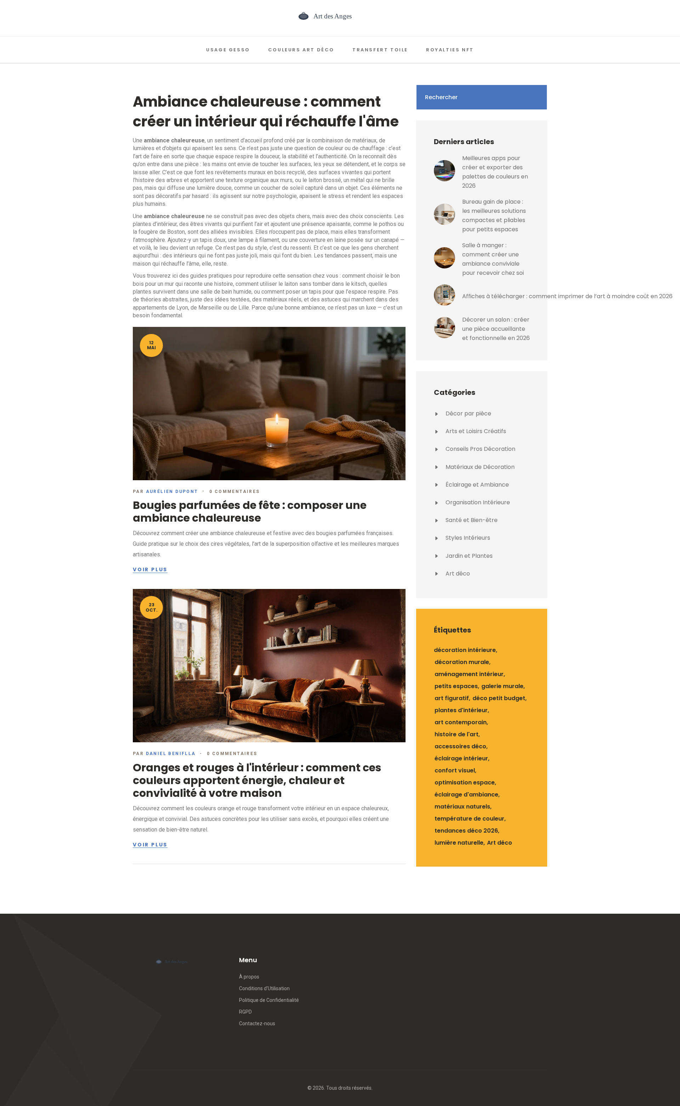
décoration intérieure (465, 650)
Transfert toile (380, 50)
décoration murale (462, 662)
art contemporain (461, 722)
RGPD (245, 1012)
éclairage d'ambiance (466, 794)
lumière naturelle (459, 843)
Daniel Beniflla (171, 753)
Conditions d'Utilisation (264, 988)
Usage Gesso (228, 50)
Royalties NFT (450, 50)
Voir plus (150, 570)
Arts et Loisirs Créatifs (475, 431)
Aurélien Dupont (172, 491)
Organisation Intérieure (477, 502)
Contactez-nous (257, 1023)
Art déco (457, 573)
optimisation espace (465, 782)
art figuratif (452, 698)
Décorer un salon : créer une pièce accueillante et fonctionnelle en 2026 (496, 329)
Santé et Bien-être (471, 520)
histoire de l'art (456, 734)
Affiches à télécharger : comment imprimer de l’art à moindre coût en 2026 (567, 296)
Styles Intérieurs (467, 538)
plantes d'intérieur (461, 710)
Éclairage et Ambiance (476, 485)
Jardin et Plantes (468, 556)
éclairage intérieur (461, 758)
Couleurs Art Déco (301, 50)
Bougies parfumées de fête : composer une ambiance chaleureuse (250, 512)
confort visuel (455, 770)
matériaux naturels (462, 806)
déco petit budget (498, 698)
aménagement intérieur (469, 674)
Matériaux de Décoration (479, 467)
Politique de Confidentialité (269, 1000)
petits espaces (456, 686)
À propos (249, 977)
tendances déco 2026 (466, 831)
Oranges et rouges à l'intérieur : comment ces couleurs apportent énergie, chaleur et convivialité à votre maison (257, 780)
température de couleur (469, 819)
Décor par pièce (467, 413)
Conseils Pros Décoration (479, 449)
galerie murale (502, 686)
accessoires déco (460, 746)
